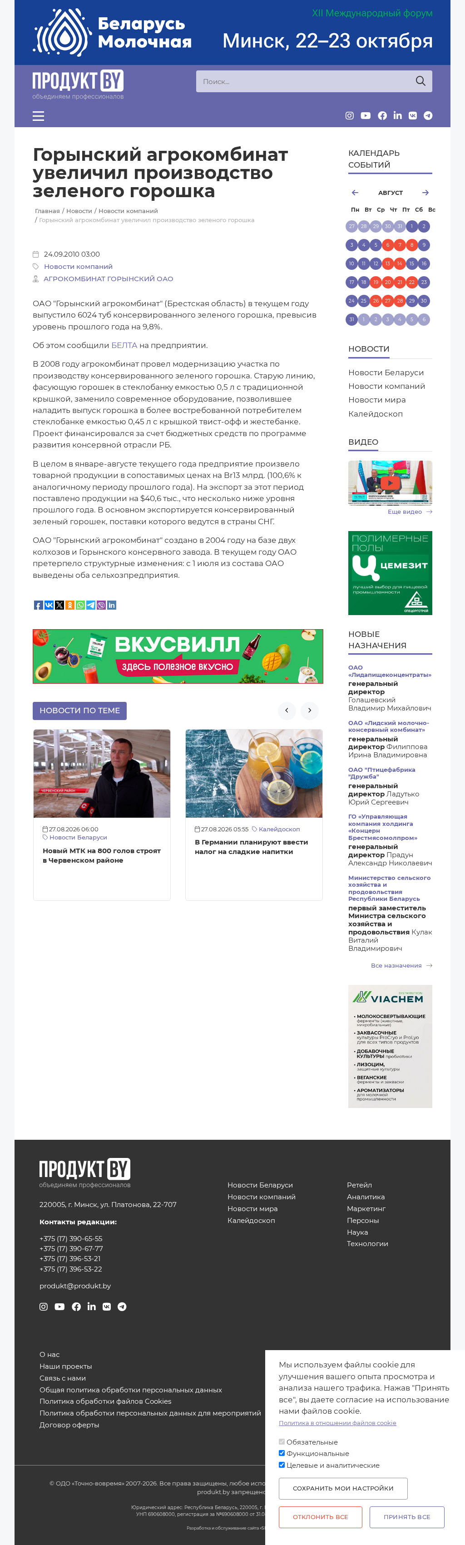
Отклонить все (320, 1517)
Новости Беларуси (77, 837)
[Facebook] (382, 116)
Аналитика (366, 1197)
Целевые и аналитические (333, 1465)
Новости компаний (78, 267)
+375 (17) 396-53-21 (70, 1259)
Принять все (407, 1517)
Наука (357, 1233)
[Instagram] (350, 116)
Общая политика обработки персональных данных (131, 1390)
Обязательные (312, 1442)
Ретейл (359, 1185)
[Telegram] (428, 116)
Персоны (363, 1221)
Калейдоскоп (278, 829)
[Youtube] (366, 116)
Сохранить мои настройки (343, 1488)
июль (359, 192)
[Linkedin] (398, 116)
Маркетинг (366, 1209)
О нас (49, 1355)
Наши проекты (66, 1367)
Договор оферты (69, 1425)
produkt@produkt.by (75, 1286)
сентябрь (421, 192)
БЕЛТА (124, 345)
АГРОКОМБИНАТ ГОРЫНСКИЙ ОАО (108, 279)
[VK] (413, 116)
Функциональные (318, 1454)
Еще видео (406, 511)
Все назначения (397, 965)
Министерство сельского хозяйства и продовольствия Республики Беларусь (389, 888)
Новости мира (377, 399)
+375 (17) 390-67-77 (71, 1249)
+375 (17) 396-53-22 (71, 1269)
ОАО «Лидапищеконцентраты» (389, 671)
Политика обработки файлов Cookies (105, 1402)
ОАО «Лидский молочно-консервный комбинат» (388, 726)
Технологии (367, 1244)
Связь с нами (63, 1378)
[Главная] (78, 85)
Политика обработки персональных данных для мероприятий (150, 1413)
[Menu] (38, 116)
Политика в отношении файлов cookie (337, 1423)
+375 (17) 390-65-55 (71, 1239)
